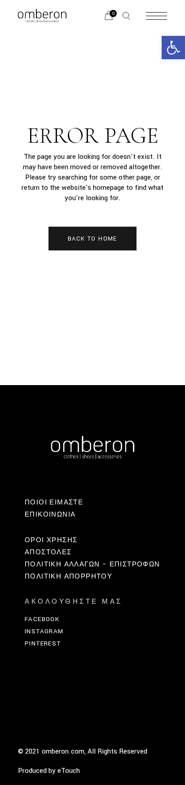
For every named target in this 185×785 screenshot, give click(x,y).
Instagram (44, 631)
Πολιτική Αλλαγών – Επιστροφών (92, 564)
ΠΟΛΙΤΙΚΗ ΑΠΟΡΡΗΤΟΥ (68, 576)
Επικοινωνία (50, 514)
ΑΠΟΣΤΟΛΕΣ (48, 552)
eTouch (68, 771)
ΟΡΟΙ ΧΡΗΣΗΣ (51, 540)
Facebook (42, 619)
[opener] (126, 16)
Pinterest (43, 643)
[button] (173, 47)
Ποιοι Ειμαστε (54, 502)
